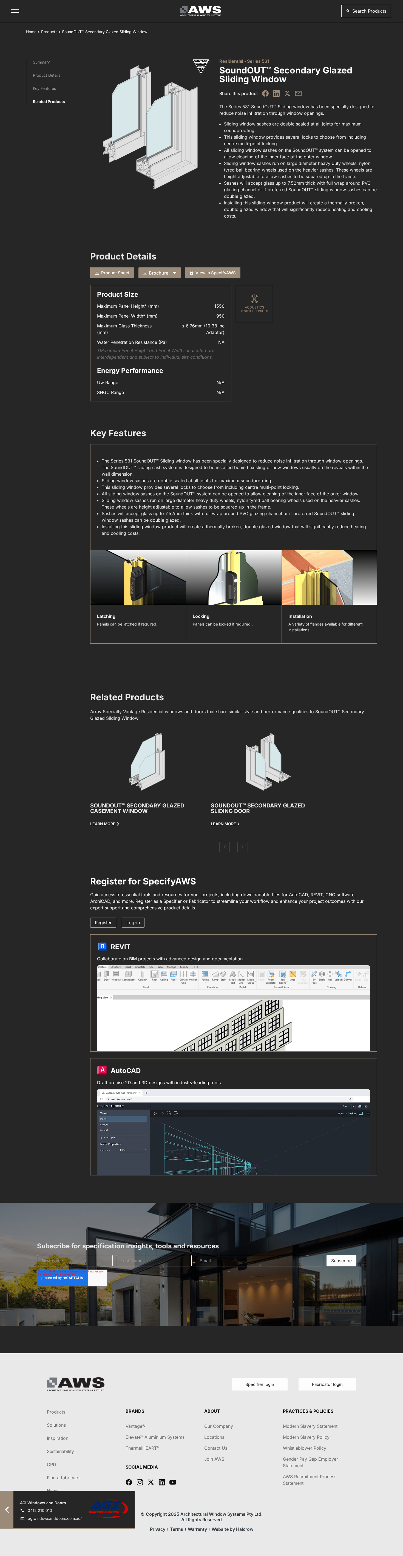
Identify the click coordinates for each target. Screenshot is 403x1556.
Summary (41, 62)
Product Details (46, 75)
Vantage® (135, 1426)
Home (31, 31)
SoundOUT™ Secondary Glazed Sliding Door (258, 808)
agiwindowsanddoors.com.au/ (55, 1518)
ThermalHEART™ (143, 1448)
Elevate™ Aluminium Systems (155, 1437)
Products (49, 31)
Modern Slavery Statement (310, 1426)
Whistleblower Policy (304, 1448)
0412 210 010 (40, 1510)
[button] (366, 11)
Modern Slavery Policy (306, 1437)
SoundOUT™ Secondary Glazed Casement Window (137, 808)
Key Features (44, 88)
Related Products (49, 101)
